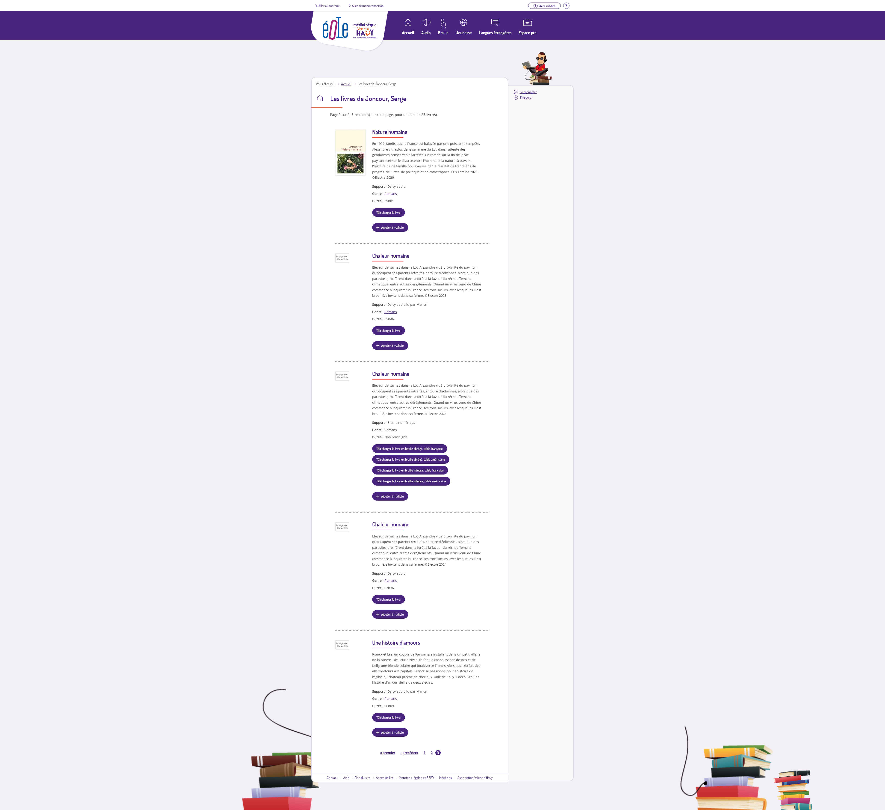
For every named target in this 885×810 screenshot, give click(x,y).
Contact (332, 777)
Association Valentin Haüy (475, 777)
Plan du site (363, 777)
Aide (346, 777)
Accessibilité (385, 777)
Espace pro (528, 32)
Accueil (346, 84)
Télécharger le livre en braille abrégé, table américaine (410, 459)
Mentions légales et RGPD (416, 777)
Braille (443, 32)
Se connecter (528, 92)
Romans (390, 193)
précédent (409, 752)
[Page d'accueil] (335, 38)
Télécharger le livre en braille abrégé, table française (409, 448)
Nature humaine (389, 131)
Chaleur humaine (390, 255)
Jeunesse (464, 32)
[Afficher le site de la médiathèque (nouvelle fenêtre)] (364, 37)
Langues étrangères (495, 32)
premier (387, 752)
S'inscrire (525, 97)
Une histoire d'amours (396, 642)
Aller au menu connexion (368, 5)
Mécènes (445, 777)
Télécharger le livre (388, 212)
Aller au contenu (329, 5)
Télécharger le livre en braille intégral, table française (410, 470)
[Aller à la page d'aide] (566, 5)
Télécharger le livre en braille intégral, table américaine (411, 481)
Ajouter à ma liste (392, 227)
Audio (426, 32)
